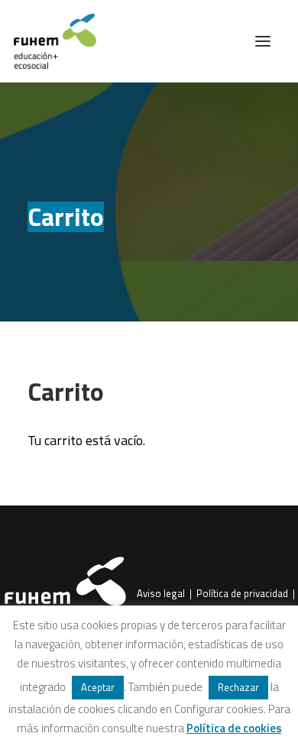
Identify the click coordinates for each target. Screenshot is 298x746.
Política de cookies (234, 728)
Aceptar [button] (98, 687)
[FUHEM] (48, 41)
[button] (263, 41)
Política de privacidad (242, 594)
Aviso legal (161, 594)
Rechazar (238, 687)
